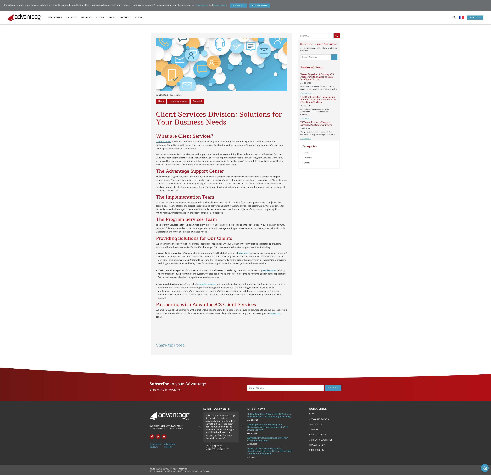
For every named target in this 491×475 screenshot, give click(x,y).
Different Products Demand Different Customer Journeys (316, 123)
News (306, 152)
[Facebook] (152, 436)
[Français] (461, 17)
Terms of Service (199, 471)
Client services (163, 141)
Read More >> (305, 93)
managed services (206, 284)
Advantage (244, 253)
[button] (55, 17)
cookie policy (201, 5)
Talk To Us (475, 17)
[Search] (454, 17)
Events (307, 163)
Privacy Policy (187, 471)
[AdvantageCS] (170, 416)
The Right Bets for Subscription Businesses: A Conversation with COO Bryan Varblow (318, 99)
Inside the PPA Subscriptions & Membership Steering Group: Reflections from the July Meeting (269, 451)
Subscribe (335, 57)
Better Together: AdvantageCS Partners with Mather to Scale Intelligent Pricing (317, 76)
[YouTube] (164, 436)
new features (269, 270)
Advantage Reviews (155, 445)
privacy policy (220, 5)
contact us (275, 313)
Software (308, 157)
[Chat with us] (485, 468)
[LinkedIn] (158, 436)
